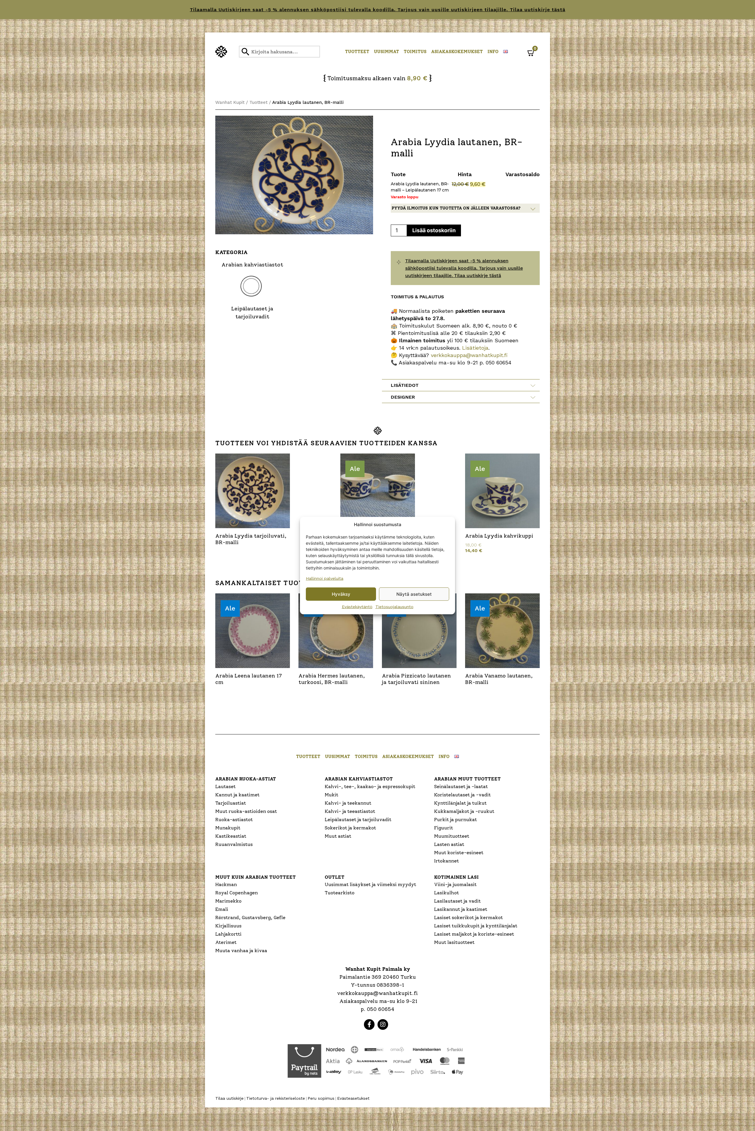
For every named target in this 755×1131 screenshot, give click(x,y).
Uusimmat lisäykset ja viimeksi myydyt (370, 884)
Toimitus (415, 51)
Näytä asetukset (414, 594)
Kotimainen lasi (456, 877)
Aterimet (226, 942)
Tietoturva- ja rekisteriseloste (275, 1098)
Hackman (226, 884)
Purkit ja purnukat (455, 819)
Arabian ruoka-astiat (245, 779)
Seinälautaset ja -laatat (461, 786)
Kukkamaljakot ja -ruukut (464, 811)
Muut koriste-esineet (458, 852)
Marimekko (228, 901)
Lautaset (225, 786)
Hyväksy (341, 594)
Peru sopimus (321, 1098)
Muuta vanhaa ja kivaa (241, 950)
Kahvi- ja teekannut (348, 803)
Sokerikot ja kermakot (350, 828)
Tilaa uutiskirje (229, 1098)
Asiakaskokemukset (457, 51)
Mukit (331, 795)
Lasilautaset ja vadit (457, 901)
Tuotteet (357, 51)
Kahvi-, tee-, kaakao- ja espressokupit (370, 786)
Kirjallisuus (228, 926)
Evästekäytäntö (357, 606)
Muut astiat (338, 836)
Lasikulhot (446, 893)
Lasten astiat (449, 844)
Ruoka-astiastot (234, 819)
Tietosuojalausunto (394, 606)
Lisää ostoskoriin (434, 230)
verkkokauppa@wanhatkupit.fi (469, 355)
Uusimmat (386, 51)
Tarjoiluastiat (230, 803)
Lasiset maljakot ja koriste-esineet (474, 934)
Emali (221, 909)
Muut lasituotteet (454, 942)
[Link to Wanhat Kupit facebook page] (369, 1024)
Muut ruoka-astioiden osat (246, 811)
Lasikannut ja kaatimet (460, 909)
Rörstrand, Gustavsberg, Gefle (250, 917)
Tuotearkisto (339, 893)
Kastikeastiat (230, 836)
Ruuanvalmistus (234, 844)
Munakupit (227, 828)
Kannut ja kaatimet (237, 795)
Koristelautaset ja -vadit (462, 795)
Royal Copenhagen (236, 893)
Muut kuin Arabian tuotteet (255, 877)
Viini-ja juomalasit (455, 884)
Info (493, 51)
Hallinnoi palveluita (324, 578)
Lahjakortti (228, 934)
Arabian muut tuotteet (467, 779)
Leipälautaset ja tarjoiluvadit (358, 819)
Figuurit (443, 828)
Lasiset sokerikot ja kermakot (468, 917)
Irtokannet (446, 861)
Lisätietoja (474, 348)
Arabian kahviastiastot (359, 779)
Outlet (334, 877)
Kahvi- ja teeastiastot (350, 811)
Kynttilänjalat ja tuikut (460, 803)
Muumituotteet (451, 836)
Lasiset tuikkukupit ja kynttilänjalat (475, 926)
